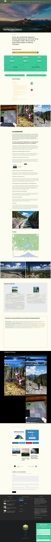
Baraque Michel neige (31, 466)
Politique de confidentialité (38, 517)
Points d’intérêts (15, 98)
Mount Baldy (41, 296)
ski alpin (11, 300)
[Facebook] (41, 2)
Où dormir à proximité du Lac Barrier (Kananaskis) (19, 99)
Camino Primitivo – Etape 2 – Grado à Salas (25, 459)
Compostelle (29, 1)
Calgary (17, 295)
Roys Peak (19, 166)
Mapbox (38, 250)
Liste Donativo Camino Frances (20, 466)
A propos (39, 1)
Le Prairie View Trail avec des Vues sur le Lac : (20, 88)
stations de (8, 300)
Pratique (36, 1)
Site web (27, 486)
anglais (15, 294)
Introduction (14, 81)
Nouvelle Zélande (21, 165)
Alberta (19, 295)
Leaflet (18, 250)
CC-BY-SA (34, 250)
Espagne (14, 499)
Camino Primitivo (11, 499)
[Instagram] (42, 2)
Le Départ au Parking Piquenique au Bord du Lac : (20, 87)
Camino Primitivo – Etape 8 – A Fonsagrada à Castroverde (11, 512)
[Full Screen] (13, 237)
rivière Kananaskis (18, 306)
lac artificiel (41, 294)
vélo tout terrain (11, 309)
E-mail (13, 486)
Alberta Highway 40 (30, 296)
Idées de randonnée (18, 1)
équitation (8, 308)
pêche (15, 310)
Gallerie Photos (15, 100)
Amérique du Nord (7, 27)
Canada (11, 27)
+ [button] (13, 234)
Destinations (24, 1)
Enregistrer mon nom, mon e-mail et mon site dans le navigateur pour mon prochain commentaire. (24, 489)
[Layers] (37, 235)
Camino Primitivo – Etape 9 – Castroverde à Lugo (11, 504)
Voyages (32, 1)
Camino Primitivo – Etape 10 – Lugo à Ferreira (12, 501)
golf (18, 299)
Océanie (24, 165)
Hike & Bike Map (28, 250)
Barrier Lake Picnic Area (38, 69)
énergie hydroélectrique (33, 299)
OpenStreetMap (22, 250)
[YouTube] (44, 2)
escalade (15, 309)
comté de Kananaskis (32, 295)
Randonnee (13, 1)
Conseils (14, 82)
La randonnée (15, 84)
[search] (31, 506)
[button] (15, 75)
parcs (9, 295)
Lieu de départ (15, 83)
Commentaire (14, 475)
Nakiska (14, 300)
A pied (4, 27)
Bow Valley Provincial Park (41, 297)
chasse (22, 309)
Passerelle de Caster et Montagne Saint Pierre (11, 508)
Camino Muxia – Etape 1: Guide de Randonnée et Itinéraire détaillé (34, 457)
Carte (13, 97)
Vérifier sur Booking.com (37, 322)
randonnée (19, 307)
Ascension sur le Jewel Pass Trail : (18, 91)
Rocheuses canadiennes (14, 296)
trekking (19, 309)
